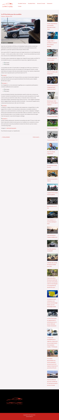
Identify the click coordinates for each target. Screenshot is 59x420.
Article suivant (36, 137)
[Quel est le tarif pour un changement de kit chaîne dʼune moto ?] (52, 82)
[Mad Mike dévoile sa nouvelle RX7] (52, 246)
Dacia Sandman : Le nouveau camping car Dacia (51, 221)
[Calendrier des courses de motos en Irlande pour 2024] (52, 260)
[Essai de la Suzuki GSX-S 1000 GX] (52, 176)
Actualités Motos (31, 3)
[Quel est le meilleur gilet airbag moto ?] (52, 69)
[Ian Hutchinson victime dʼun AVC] (52, 162)
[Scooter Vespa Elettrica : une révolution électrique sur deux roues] (52, 20)
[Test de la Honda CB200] (52, 125)
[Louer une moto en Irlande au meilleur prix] (52, 232)
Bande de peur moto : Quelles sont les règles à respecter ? (52, 102)
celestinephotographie (11, 128)
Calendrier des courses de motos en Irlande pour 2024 (52, 264)
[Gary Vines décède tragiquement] (52, 149)
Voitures (3, 16)
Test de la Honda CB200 (52, 128)
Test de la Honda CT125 (52, 140)
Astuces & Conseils (41, 3)
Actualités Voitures (22, 3)
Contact (19, 6)
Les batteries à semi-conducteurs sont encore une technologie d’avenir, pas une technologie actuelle (52, 303)
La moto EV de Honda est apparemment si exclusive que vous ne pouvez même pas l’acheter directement (51, 322)
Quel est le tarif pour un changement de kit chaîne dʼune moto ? (52, 87)
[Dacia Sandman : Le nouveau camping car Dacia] (52, 217)
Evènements (49, 3)
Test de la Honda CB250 (52, 116)
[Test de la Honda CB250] (52, 113)
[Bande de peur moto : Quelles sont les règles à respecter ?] (52, 98)
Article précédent (5, 137)
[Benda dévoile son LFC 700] (52, 203)
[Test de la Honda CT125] (52, 137)
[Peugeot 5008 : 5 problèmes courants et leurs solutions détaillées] (52, 38)
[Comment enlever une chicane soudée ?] (52, 55)
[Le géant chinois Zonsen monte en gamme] (52, 190)
